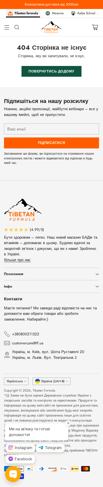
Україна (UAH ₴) (52, 381)
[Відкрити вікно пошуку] (17, 27)
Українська (14, 381)
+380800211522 (25, 334)
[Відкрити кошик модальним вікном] (95, 27)
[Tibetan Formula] (52, 27)
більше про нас (17, 260)
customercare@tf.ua (27, 343)
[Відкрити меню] (7, 27)
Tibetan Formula (44, 390)
